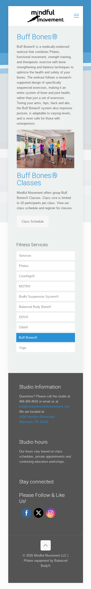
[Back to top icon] (46, 545)
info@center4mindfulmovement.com (44, 406)
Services (25, 255)
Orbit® (23, 327)
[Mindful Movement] (45, 16)
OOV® (23, 317)
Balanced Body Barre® (35, 307)
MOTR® (25, 286)
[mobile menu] (76, 16)
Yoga (22, 348)
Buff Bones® (28, 337)
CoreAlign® (27, 276)
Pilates (24, 266)
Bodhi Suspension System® (39, 296)
